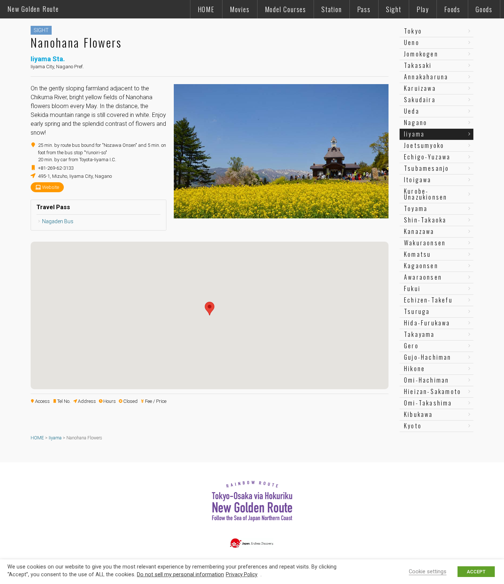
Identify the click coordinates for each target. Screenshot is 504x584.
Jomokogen (421, 53)
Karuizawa (420, 88)
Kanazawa (419, 231)
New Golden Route (33, 9)
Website (50, 187)
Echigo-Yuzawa (427, 156)
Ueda (412, 111)
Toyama (416, 208)
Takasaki (418, 65)
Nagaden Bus (57, 221)
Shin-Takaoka (425, 219)
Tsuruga (417, 311)
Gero (411, 345)
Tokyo (413, 31)
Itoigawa (418, 179)
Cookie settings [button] (427, 571)
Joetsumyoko (424, 145)
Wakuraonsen (425, 242)
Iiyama (414, 133)
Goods (484, 9)
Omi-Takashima (428, 402)
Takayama (419, 334)
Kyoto (413, 425)
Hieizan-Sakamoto (432, 391)
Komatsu (417, 254)
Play (423, 9)
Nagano (415, 122)
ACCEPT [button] (476, 571)
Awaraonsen (423, 277)
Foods (452, 9)
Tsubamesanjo (426, 168)
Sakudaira (420, 99)
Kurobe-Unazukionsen (425, 194)
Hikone (414, 368)
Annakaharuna (426, 76)
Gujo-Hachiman (428, 357)
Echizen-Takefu (428, 300)
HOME (206, 9)
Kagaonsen (421, 265)
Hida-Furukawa (427, 322)
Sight (393, 9)
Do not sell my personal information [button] (180, 574)
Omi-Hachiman (426, 380)
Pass (364, 9)
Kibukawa (418, 414)
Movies (240, 9)
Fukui (412, 288)
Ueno (412, 42)
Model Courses (285, 9)
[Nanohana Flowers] (281, 215)
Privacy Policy (242, 574)
